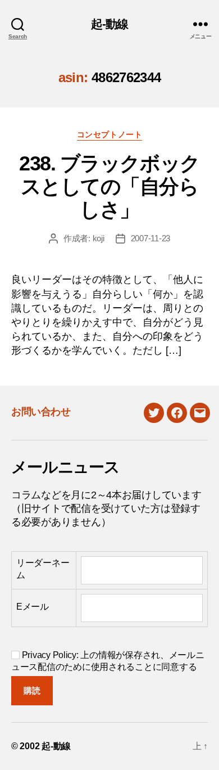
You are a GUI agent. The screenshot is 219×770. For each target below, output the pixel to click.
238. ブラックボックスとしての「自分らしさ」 (109, 186)
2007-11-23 (150, 238)
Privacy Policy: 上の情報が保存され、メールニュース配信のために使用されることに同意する (107, 661)
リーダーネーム (42, 569)
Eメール (32, 606)
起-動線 (110, 24)
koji (98, 238)
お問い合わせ (40, 411)
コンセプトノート (109, 134)
